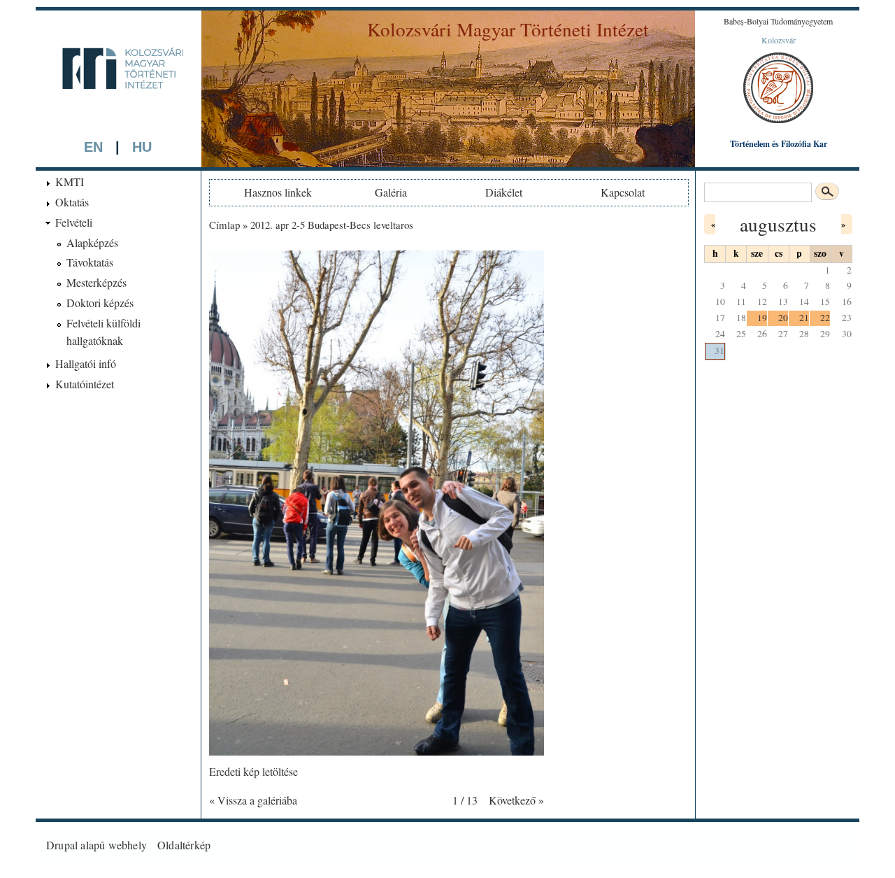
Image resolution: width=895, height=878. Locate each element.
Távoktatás (89, 262)
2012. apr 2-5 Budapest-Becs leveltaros (331, 225)
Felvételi (73, 222)
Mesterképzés (96, 282)
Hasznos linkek (278, 192)
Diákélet (503, 192)
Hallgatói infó (85, 363)
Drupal (62, 844)
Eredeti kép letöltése (253, 771)
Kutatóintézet (84, 383)
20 (783, 317)
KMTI (69, 181)
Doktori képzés (100, 302)
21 (804, 317)
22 (825, 317)
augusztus (778, 224)
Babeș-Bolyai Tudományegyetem (778, 21)
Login (835, 844)
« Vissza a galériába (253, 800)
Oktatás (72, 201)
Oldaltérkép (183, 844)
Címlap (224, 225)
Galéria (391, 192)
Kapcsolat (623, 192)
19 (762, 317)
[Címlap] (118, 113)
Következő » (516, 800)
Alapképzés (92, 242)
